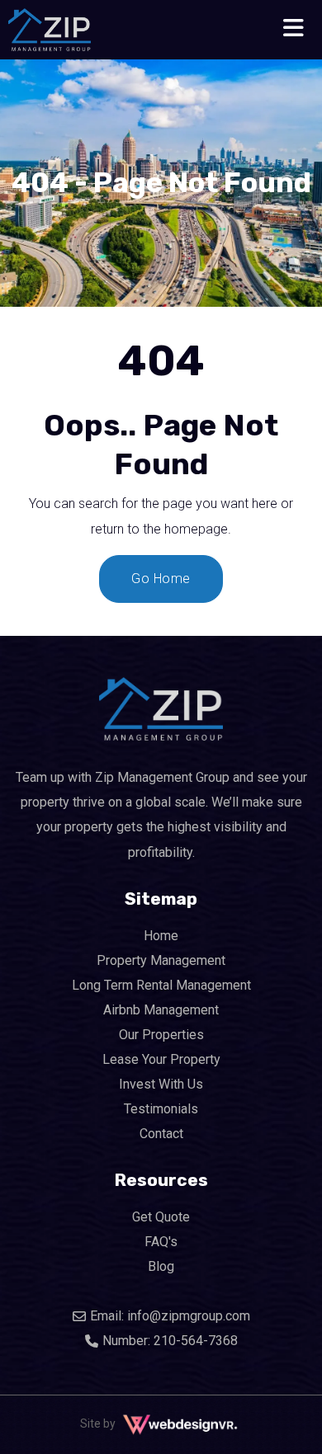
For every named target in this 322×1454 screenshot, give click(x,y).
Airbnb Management (161, 1010)
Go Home (161, 578)
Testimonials (161, 1109)
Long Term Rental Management (161, 985)
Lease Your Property (161, 1059)
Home (161, 935)
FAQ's (161, 1241)
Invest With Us (161, 1084)
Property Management (161, 960)
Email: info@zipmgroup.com (170, 1316)
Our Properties (161, 1034)
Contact (161, 1133)
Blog (161, 1266)
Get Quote (161, 1217)
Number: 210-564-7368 (170, 1340)
